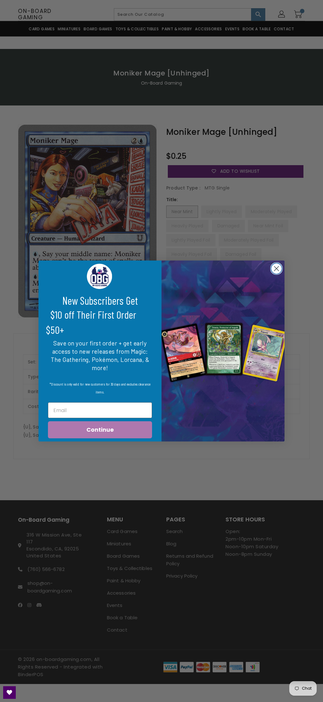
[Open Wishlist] (9, 692)
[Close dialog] (276, 268)
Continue (100, 430)
